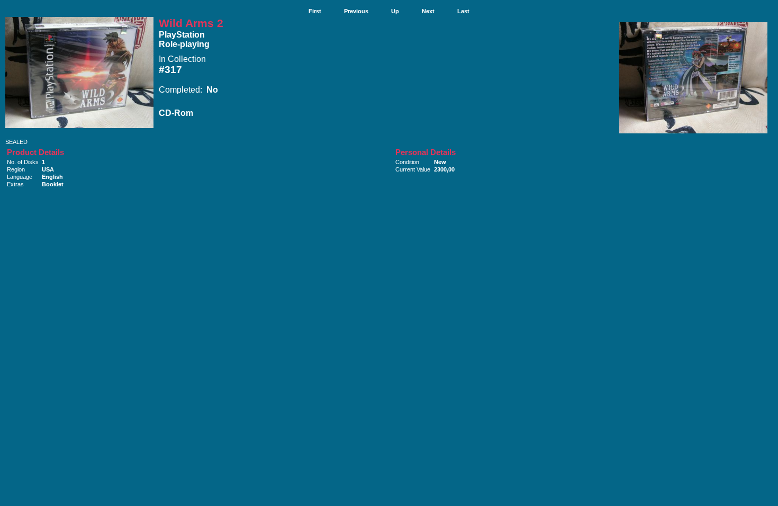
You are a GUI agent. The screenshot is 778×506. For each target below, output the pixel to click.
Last (463, 11)
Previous (356, 11)
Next (428, 11)
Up (395, 11)
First (315, 11)
